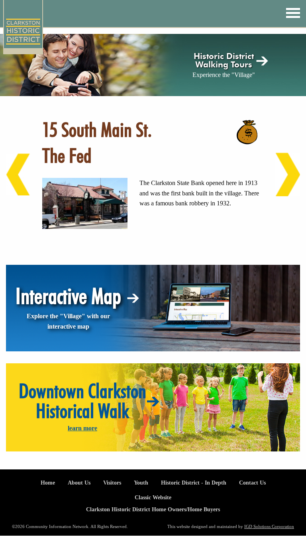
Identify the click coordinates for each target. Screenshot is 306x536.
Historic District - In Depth (193, 482)
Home (48, 482)
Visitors (112, 482)
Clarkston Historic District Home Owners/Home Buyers (153, 509)
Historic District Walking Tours (224, 60)
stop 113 (13, 174)
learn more (82, 428)
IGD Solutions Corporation (269, 526)
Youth (141, 482)
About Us (79, 482)
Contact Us (252, 482)
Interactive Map (68, 295)
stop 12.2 (282, 174)
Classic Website (153, 497)
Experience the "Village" (223, 74)
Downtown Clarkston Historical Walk (82, 401)
